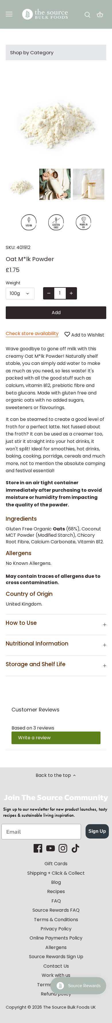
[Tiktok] (75, 848)
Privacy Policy (56, 928)
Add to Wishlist (87, 335)
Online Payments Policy (56, 938)
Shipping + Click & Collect (56, 873)
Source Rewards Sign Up (56, 956)
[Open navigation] (9, 14)
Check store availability (32, 333)
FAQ (56, 901)
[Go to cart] (99, 14)
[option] (21, 184)
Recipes (56, 891)
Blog (56, 882)
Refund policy (56, 994)
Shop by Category (31, 52)
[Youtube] (50, 848)
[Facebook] (38, 848)
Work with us (56, 975)
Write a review (34, 737)
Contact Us (56, 966)
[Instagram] (63, 848)
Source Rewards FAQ (56, 910)
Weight (13, 283)
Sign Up (97, 831)
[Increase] (71, 293)
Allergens (56, 947)
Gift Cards (56, 863)
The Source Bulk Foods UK (69, 1007)
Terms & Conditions (56, 919)
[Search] (87, 14)
